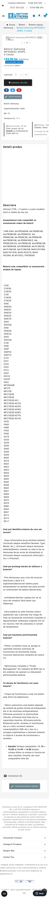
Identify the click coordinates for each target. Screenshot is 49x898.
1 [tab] (22, 43)
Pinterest (18, 90)
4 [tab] (29, 43)
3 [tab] (27, 43)
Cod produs (8, 152)
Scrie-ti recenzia (14, 97)
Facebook (6, 90)
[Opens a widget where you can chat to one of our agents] (39, 893)
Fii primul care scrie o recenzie (26, 786)
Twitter (12, 90)
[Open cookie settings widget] (4, 894)
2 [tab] (24, 43)
